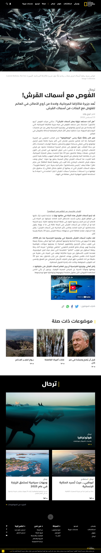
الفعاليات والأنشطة (37, 536)
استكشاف (68, 4)
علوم (59, 4)
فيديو (37, 4)
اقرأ (92, 366)
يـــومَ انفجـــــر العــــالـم (24, 359)
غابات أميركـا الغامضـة (54, 359)
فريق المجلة (39, 533)
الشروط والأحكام (38, 539)
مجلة (44, 4)
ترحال (53, 4)
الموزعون (57, 533)
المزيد (11, 551)
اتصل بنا (58, 536)
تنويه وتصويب (56, 530)
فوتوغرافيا (85, 437)
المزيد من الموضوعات (17, 504)
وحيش (76, 4)
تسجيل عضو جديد (20, 530)
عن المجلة (40, 530)
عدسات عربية (27, 4)
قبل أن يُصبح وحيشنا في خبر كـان (82, 361)
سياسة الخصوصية (37, 542)
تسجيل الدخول (20, 533)
